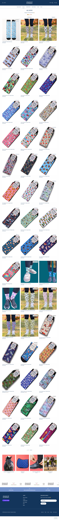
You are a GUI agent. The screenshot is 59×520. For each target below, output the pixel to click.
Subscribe (43, 503)
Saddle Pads (28, 6)
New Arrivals (19, 6)
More (41, 6)
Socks (23, 6)
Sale (38, 6)
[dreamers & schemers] (29, 3)
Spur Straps (34, 6)
